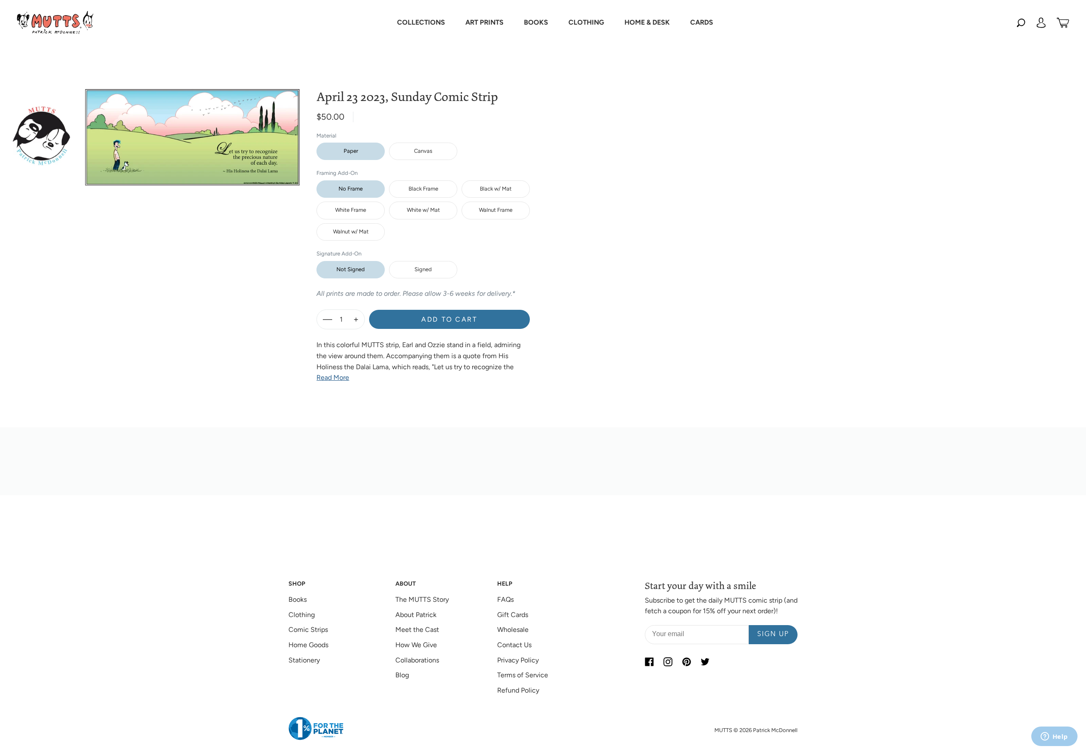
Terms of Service (522, 675)
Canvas (423, 151)
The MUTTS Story (422, 599)
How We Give (416, 645)
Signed (423, 269)
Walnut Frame (495, 210)
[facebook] (649, 662)
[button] (421, 22)
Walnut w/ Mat (351, 231)
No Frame (351, 188)
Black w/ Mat (496, 188)
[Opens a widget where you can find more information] (1054, 737)
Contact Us (514, 645)
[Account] (1041, 22)
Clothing (301, 615)
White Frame (350, 210)
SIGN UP (773, 634)
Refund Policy (518, 690)
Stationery (304, 660)
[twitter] (705, 662)
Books (297, 599)
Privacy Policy (518, 660)
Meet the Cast (417, 630)
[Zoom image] (156, 130)
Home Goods (308, 645)
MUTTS (723, 730)
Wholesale (513, 630)
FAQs (505, 599)
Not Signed (350, 269)
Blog (402, 675)
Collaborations (417, 660)
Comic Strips (308, 630)
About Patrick (416, 615)
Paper (351, 151)
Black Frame (423, 188)
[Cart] (1063, 22)
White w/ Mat (423, 210)
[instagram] (667, 662)
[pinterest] (686, 662)
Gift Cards (512, 615)
